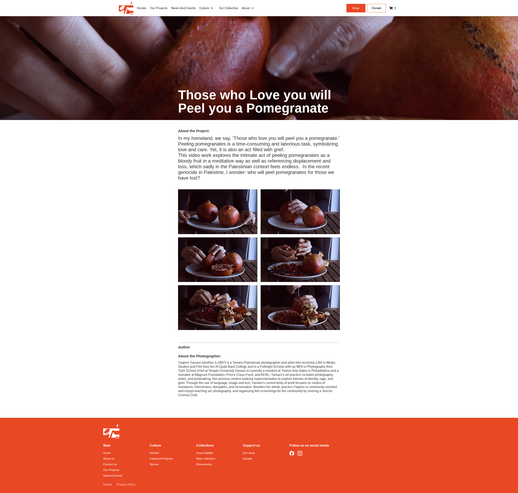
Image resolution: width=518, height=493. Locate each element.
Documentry (204, 464)
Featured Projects (161, 458)
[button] (207, 8)
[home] (126, 8)
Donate (376, 8)
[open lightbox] (217, 211)
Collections (205, 445)
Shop (355, 8)
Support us (251, 445)
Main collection (205, 458)
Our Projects (159, 8)
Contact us (110, 464)
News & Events (112, 475)
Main (106, 445)
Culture (155, 445)
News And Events (183, 8)
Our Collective (228, 8)
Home (107, 452)
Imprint (107, 484)
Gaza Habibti (204, 452)
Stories (141, 8)
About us (109, 458)
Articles (154, 452)
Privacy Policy (126, 484)
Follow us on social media (309, 445)
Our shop (249, 452)
